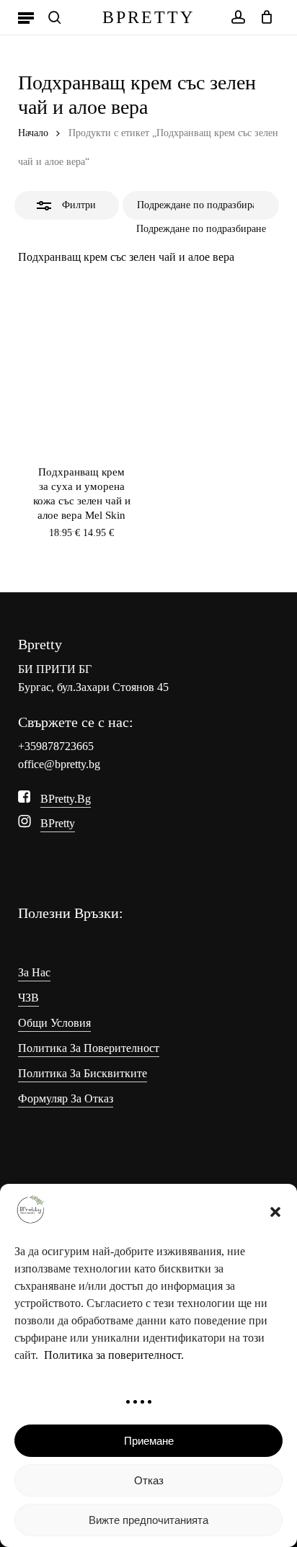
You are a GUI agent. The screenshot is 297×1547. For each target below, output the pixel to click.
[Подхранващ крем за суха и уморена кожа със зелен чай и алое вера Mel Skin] (82, 372)
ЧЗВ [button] (28, 997)
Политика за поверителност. (114, 1355)
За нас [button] (34, 972)
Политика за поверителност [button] (88, 1048)
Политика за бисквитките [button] (82, 1073)
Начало (33, 133)
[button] (275, 1212)
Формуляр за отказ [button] (65, 1098)
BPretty (148, 17)
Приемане (149, 1441)
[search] (54, 17)
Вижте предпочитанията (148, 1520)
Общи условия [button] (54, 1023)
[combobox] (201, 228)
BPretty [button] (57, 823)
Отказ (149, 1480)
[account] (237, 17)
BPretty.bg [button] (65, 799)
